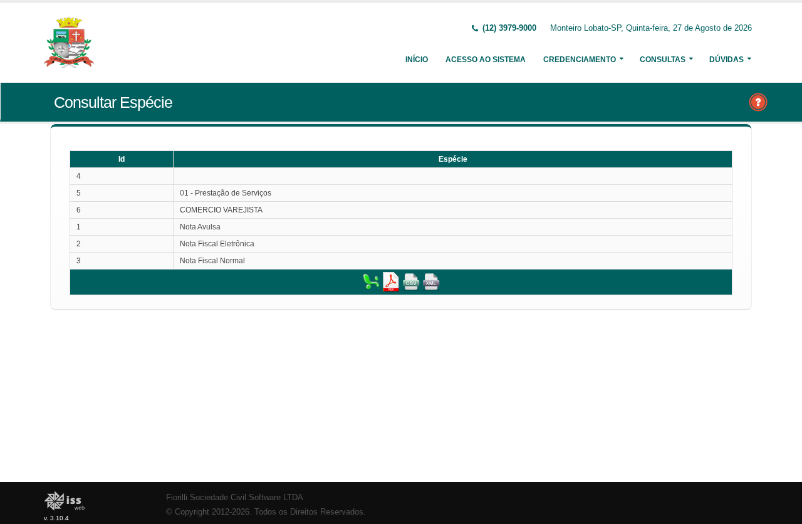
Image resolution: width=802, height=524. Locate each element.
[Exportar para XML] (431, 281)
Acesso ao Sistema (485, 59)
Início (416, 59)
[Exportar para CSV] (411, 281)
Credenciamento (579, 59)
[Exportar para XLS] (371, 281)
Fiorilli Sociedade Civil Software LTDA (234, 497)
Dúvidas (726, 59)
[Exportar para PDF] (391, 281)
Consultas (662, 59)
